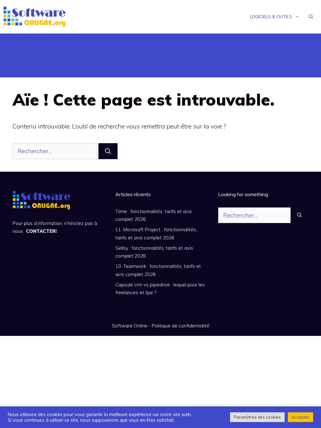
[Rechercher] (108, 151)
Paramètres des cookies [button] (257, 417)
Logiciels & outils (271, 16)
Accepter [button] (300, 417)
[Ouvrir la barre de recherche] (311, 16)
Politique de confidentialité (180, 326)
